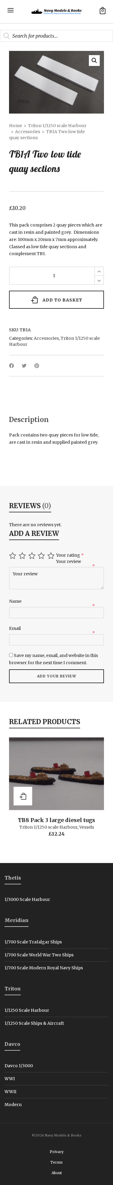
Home (15, 125)
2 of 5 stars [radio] (23, 555)
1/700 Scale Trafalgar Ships (33, 942)
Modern (13, 1104)
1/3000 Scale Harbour (27, 899)
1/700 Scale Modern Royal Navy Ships (44, 968)
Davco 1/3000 (19, 1065)
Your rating (70, 555)
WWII (10, 1091)
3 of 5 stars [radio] (32, 555)
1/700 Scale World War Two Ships (39, 955)
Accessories (27, 131)
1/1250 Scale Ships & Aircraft (34, 1023)
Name (15, 601)
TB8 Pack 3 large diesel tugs (56, 820)
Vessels (86, 827)
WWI (10, 1078)
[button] (94, 60)
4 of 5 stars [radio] (42, 555)
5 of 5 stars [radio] (51, 555)
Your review (69, 561)
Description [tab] (29, 419)
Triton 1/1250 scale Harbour (57, 125)
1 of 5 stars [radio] (13, 555)
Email (15, 628)
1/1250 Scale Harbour (27, 1010)
